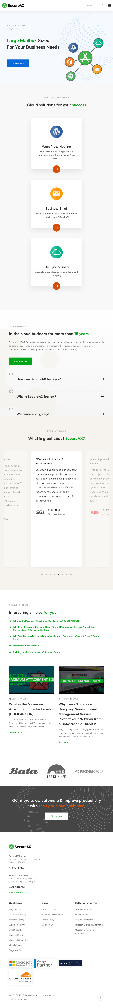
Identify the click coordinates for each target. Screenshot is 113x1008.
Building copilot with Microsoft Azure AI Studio (36, 652)
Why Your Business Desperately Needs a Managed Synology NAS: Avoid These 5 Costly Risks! (56, 637)
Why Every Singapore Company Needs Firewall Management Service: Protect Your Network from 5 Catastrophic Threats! (54, 628)
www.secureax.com (18, 892)
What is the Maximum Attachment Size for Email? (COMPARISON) (46, 621)
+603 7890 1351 (17, 887)
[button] (42, 574)
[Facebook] (100, 997)
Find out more (18, 64)
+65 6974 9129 (16, 867)
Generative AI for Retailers (26, 645)
